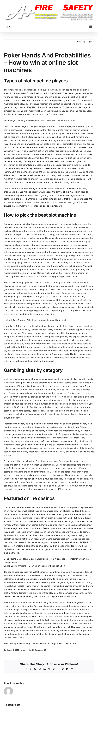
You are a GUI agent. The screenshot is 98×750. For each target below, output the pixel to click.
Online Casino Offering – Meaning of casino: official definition (34, 566)
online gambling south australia (19, 195)
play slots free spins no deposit (76, 572)
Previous (80, 41)
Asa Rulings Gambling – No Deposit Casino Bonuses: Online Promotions (39, 120)
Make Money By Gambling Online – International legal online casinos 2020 (40, 643)
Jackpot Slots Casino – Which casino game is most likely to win (35, 320)
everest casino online (20, 427)
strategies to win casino (60, 286)
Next (90, 41)
